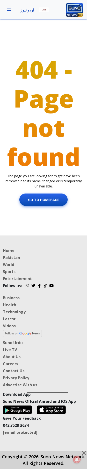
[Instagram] (27, 286)
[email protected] (20, 432)
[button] (9, 10)
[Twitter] (33, 286)
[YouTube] (51, 286)
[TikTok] (45, 286)
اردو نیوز (27, 10)
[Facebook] (39, 286)
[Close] (84, 453)
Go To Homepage (43, 199)
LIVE (44, 9)
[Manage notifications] (77, 459)
